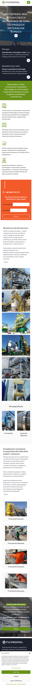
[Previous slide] (3, 427)
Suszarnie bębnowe (23, 434)
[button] (29, 653)
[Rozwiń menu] (28, 2)
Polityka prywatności (21, 684)
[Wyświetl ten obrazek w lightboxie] (16, 279)
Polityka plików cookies (11, 684)
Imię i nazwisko (8, 204)
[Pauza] (29, 42)
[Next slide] (28, 427)
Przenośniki (8, 433)
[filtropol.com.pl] (13, 642)
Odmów (16, 676)
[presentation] (8, 421)
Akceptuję (16, 672)
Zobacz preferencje (16, 681)
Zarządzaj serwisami (16, 668)
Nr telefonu (6, 210)
